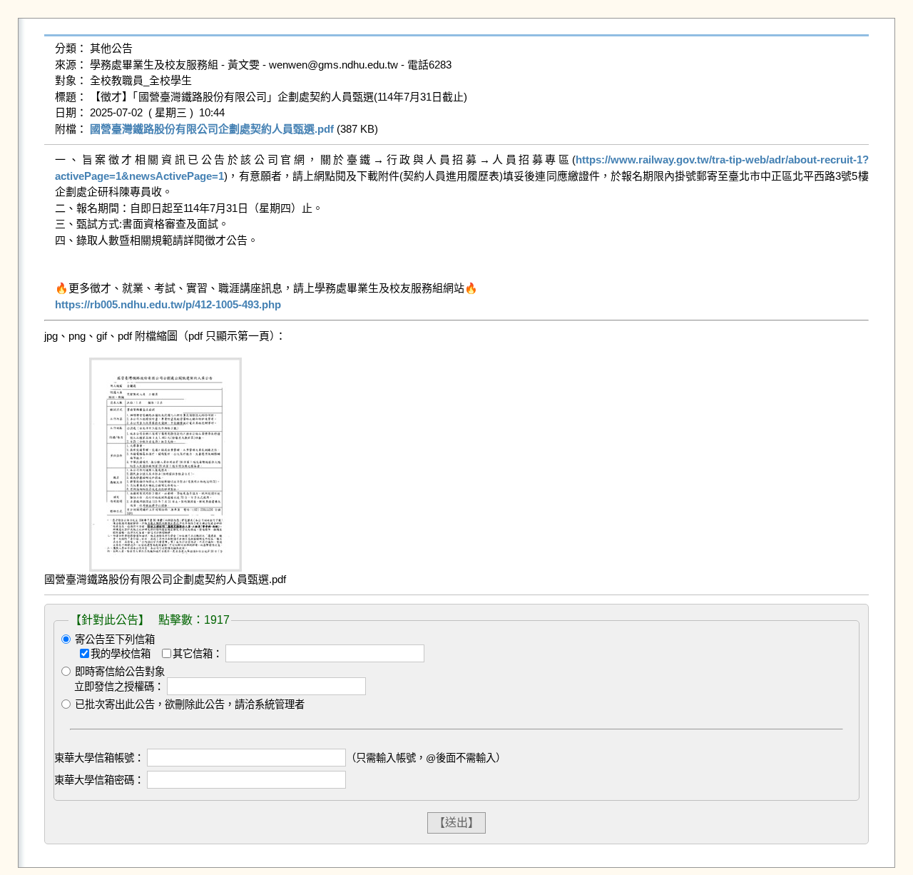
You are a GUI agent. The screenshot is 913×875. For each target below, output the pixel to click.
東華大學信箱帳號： (99, 758)
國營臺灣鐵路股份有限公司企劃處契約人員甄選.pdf (212, 129)
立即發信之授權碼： (119, 686)
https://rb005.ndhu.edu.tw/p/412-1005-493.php (168, 304)
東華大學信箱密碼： (99, 780)
